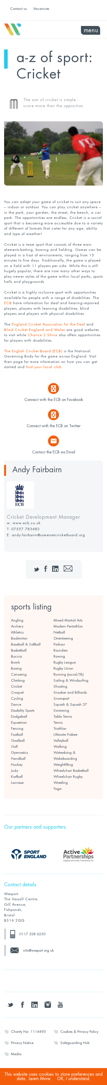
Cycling (17, 698)
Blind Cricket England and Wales (34, 330)
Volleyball (61, 740)
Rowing (59, 656)
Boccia (16, 656)
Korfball (17, 776)
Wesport (29, 29)
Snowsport (61, 698)
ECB (8, 303)
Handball (18, 758)
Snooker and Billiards (70, 692)
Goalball (18, 740)
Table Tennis (63, 716)
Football (17, 734)
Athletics (17, 632)
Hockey (16, 764)
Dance (16, 704)
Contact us (18, 8)
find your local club (43, 367)
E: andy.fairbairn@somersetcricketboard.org (46, 535)
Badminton (19, 638)
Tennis (58, 722)
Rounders (60, 650)
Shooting (60, 686)
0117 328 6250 (32, 934)
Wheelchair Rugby (68, 776)
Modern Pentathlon (68, 626)
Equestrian (19, 722)
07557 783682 (25, 529)
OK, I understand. (74, 1079)
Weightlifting (63, 764)
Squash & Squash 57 (70, 704)
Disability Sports (22, 710)
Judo (14, 770)
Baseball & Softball (26, 644)
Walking (60, 746)
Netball (59, 632)
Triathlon (60, 728)
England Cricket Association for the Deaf (49, 324)
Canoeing (19, 674)
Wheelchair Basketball (71, 770)
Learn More (39, 1079)
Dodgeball (19, 716)
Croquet (17, 692)
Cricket (16, 686)
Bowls (15, 662)
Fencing (17, 728)
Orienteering (63, 638)
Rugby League (65, 662)
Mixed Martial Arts (68, 620)
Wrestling (61, 782)
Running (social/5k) (69, 674)
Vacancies (41, 8)
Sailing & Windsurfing (71, 680)
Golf (14, 746)
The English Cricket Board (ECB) (33, 351)
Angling (17, 620)
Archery (17, 626)
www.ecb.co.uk (27, 523)
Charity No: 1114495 (28, 1031)
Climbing (18, 680)
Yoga (57, 788)
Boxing (16, 668)
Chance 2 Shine (42, 335)
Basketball (19, 650)
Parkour (59, 644)
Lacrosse (17, 782)
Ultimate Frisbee (65, 734)
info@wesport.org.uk (38, 950)
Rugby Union (63, 668)
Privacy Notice (22, 1043)
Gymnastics (19, 752)
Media (16, 1054)
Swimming (61, 710)
